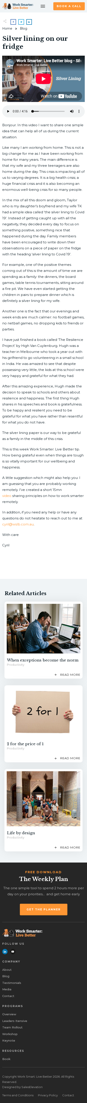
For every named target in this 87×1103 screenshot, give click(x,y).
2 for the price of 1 (25, 744)
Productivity (15, 664)
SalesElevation (32, 1087)
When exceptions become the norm (43, 660)
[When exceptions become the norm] (43, 628)
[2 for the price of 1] (43, 712)
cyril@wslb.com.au (18, 524)
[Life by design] (43, 798)
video (6, 496)
